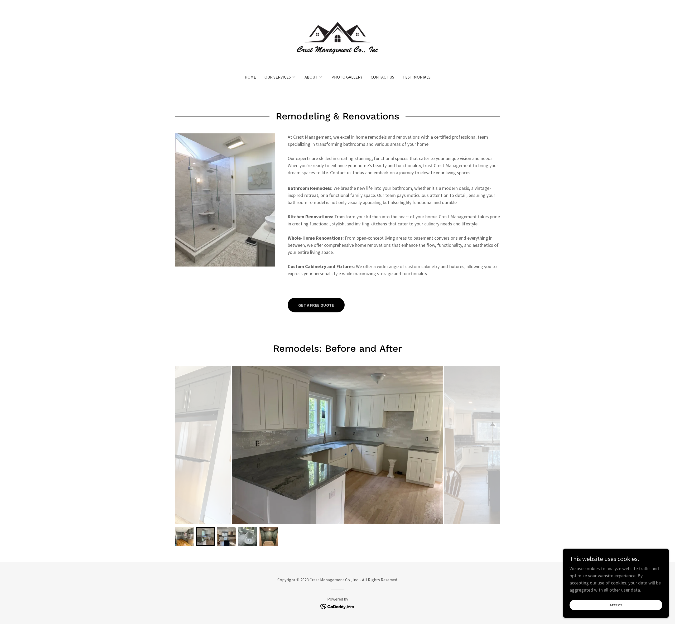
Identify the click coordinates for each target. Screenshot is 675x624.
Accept (616, 605)
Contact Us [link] (382, 77)
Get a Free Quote (316, 305)
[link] (337, 40)
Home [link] (250, 77)
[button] (280, 77)
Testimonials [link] (417, 77)
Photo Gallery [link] (346, 77)
